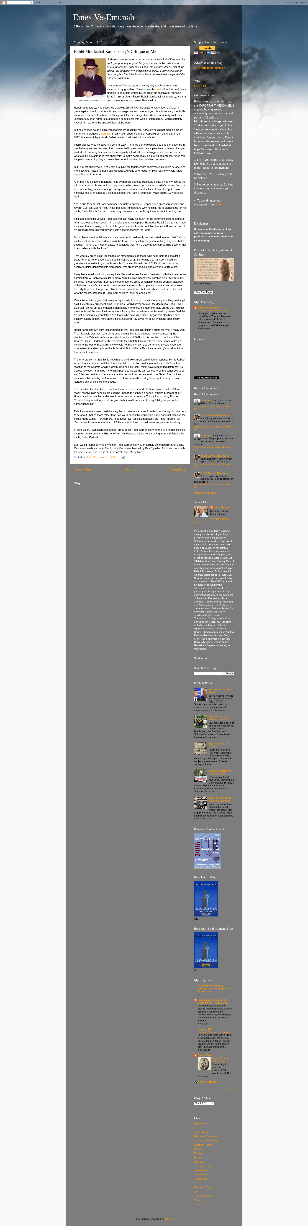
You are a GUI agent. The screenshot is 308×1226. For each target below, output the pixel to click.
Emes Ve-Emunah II (209, 307)
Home (130, 469)
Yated (197, 1200)
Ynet (196, 1204)
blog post (106, 133)
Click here (200, 85)
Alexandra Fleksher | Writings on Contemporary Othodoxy (214, 988)
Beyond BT (204, 1029)
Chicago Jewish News (206, 1140)
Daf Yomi (199, 1149)
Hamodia (199, 1162)
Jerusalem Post (203, 1166)
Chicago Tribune (203, 1144)
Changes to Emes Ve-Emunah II (214, 310)
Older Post (178, 469)
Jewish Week (201, 1179)
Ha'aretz (199, 1157)
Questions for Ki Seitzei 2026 (213, 1002)
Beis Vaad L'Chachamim (212, 1000)
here (219, 204)
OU (196, 1191)
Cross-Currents (207, 1081)
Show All (230, 1089)
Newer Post (83, 469)
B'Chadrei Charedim (205, 1136)
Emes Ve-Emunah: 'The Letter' (207, 406)
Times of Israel (202, 1196)
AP (195, 1127)
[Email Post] (122, 457)
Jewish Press (201, 1174)
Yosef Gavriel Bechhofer (215, 415)
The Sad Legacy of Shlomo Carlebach (219, 718)
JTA (196, 1183)
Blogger (169, 1219)
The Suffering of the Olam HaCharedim (220, 799)
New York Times (203, 1187)
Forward (199, 1153)
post (158, 89)
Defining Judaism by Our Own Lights (220, 772)
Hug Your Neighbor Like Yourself (214, 1032)
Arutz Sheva (201, 1132)
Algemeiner (200, 1123)
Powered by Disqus (205, 492)
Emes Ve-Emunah (103, 16)
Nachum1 (206, 400)
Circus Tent (205, 1055)
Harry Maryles (222, 507)
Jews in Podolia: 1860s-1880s (220, 1060)
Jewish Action (201, 1170)
